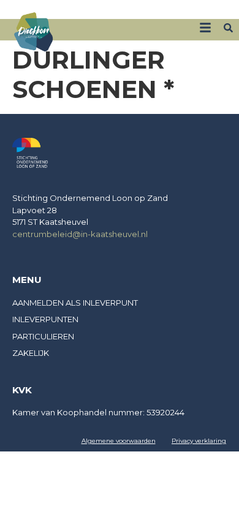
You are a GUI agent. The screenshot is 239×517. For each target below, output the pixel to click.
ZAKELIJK (107, 11)
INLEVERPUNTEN (45, 319)
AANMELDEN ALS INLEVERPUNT (75, 303)
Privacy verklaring (199, 441)
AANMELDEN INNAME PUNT (183, 11)
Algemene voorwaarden (119, 441)
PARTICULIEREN (43, 336)
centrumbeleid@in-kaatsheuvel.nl (80, 234)
